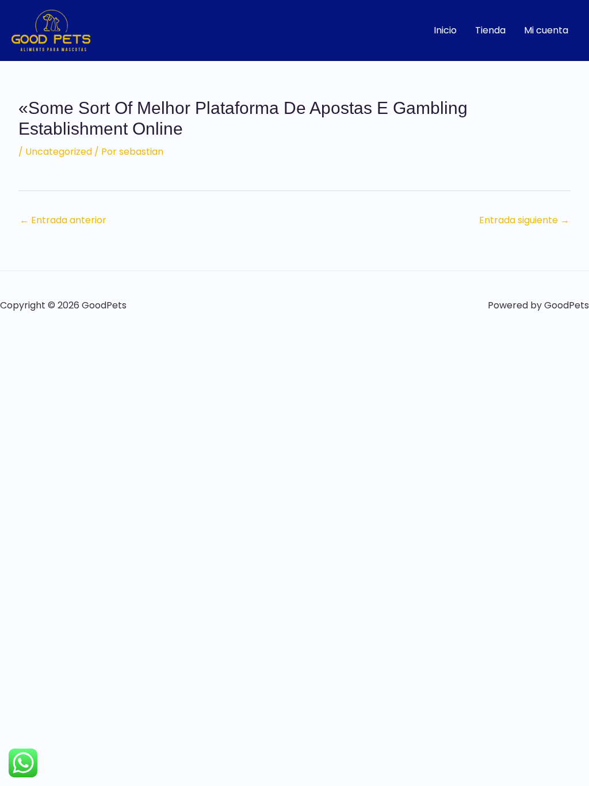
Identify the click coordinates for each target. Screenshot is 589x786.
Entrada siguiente (524, 220)
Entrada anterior (63, 220)
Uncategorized (58, 151)
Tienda (490, 30)
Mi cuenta (546, 30)
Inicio (445, 30)
